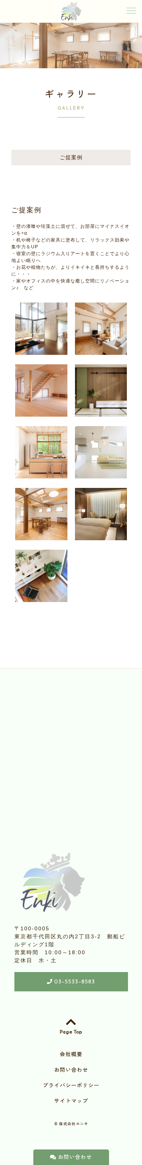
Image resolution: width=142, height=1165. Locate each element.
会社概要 (71, 1054)
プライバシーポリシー (71, 1085)
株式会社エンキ (73, 1123)
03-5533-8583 (74, 981)
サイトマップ (71, 1101)
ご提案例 (71, 157)
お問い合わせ (74, 1157)
